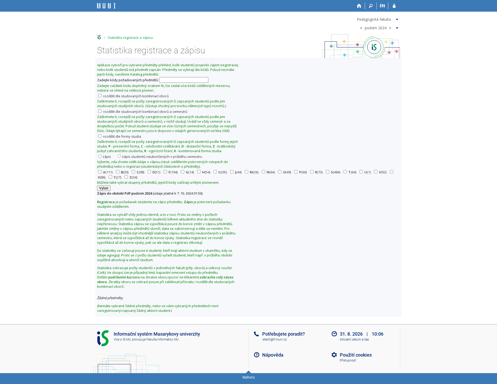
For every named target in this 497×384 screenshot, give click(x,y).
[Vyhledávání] (371, 6)
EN (382, 6)
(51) (156, 172)
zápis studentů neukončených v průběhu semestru (162, 156)
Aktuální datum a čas (354, 339)
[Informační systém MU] (99, 37)
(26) (254, 172)
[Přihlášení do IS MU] (394, 6)
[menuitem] (378, 18)
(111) (108, 172)
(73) (319, 172)
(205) (222, 172)
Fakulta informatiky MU (163, 339)
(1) (367, 172)
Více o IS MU (122, 339)
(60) (303, 172)
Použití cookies (356, 355)
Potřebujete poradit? (283, 334)
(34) (133, 177)
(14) (190, 172)
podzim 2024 (375, 27)
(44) (238, 172)
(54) (206, 172)
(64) (271, 172)
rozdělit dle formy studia (121, 136)
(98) (140, 172)
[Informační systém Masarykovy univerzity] (106, 6)
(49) (287, 172)
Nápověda (272, 355)
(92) (382, 172)
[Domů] (359, 6)
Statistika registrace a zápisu (130, 37)
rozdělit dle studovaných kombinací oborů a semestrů (144, 111)
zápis (107, 156)
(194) (173, 172)
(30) (124, 172)
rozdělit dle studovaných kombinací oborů (135, 96)
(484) (335, 172)
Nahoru (249, 377)
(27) (117, 177)
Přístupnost (348, 360)
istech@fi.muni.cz (274, 339)
